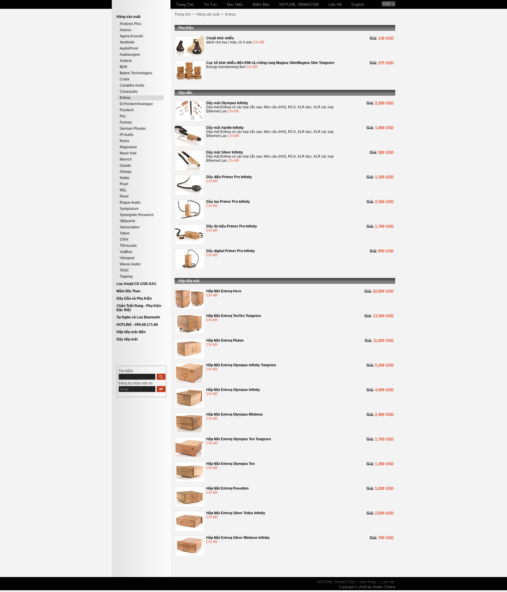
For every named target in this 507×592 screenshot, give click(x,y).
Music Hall (128, 153)
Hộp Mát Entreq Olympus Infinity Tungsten (241, 365)
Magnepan (128, 147)
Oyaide (125, 165)
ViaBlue (126, 252)
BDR (123, 67)
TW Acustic (128, 246)
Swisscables (130, 227)
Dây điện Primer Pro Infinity (229, 177)
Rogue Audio (130, 202)
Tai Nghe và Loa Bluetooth (138, 317)
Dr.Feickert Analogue (136, 104)
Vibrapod (127, 258)
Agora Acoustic (131, 36)
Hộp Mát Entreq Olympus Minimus (234, 414)
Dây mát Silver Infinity (224, 152)
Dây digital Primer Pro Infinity (230, 251)
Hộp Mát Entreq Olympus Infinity (233, 390)
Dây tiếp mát (127, 339)
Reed (124, 196)
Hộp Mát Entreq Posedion (227, 488)
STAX (124, 239)
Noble (124, 178)
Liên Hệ (387, 582)
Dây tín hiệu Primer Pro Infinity (231, 226)
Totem (124, 233)
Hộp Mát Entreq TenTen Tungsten (233, 316)
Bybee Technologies (136, 73)
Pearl (124, 184)
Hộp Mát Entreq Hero (223, 291)
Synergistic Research (137, 215)
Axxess (125, 30)
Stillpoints (127, 221)
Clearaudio (129, 92)
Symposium (129, 209)
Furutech (127, 110)
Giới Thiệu (368, 582)
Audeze (126, 61)
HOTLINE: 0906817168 (336, 582)
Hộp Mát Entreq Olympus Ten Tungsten (238, 439)
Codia (124, 79)
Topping (126, 276)
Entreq (125, 98)
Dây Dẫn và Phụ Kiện (134, 298)
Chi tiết (258, 42)
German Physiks (133, 129)
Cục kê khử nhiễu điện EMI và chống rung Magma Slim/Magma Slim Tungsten (270, 63)
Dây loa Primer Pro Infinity (228, 202)
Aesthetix (127, 42)
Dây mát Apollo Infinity (225, 128)
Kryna (124, 141)
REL (123, 190)
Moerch (126, 159)
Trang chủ (183, 14)
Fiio (123, 116)
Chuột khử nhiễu (220, 38)
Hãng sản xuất (207, 14)
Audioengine (130, 55)
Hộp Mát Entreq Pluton (225, 340)
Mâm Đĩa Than (128, 291)
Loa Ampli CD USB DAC (136, 284)
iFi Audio (126, 135)
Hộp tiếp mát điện (131, 332)
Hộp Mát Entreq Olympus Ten (230, 464)
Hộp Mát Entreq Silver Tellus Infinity (235, 513)
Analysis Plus (130, 24)
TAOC (124, 270)
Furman (126, 122)
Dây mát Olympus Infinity (227, 103)
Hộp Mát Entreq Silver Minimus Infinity (238, 538)
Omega (125, 172)
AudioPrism (129, 48)
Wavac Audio (130, 264)
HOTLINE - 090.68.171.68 (137, 325)
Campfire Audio (132, 85)
